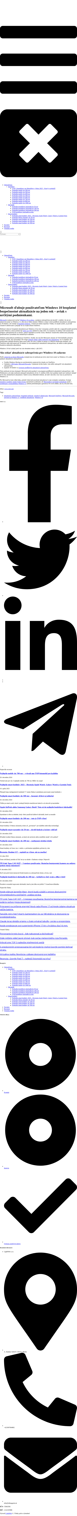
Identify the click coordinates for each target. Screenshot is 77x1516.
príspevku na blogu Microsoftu (14, 357)
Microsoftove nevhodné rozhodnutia (55, 382)
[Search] (20, 234)
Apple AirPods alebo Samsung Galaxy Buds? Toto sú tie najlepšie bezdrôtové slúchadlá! (36, 807)
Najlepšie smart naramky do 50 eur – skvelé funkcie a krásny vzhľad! (28, 830)
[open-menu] (1, 252)
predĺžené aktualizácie (27, 397)
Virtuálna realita (9, 299)
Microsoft (3, 320)
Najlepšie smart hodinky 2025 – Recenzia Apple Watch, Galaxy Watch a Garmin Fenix (39, 286)
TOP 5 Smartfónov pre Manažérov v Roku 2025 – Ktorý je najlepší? (33, 259)
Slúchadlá (11, 275)
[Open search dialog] (1, 232)
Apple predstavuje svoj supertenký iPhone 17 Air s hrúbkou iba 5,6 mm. (34, 925)
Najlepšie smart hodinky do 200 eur (23, 292)
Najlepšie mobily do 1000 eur (21, 273)
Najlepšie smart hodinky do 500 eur (23, 293)
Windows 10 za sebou (27, 320)
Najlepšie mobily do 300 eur (21, 263)
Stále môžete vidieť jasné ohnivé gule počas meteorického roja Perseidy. (34, 938)
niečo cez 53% (27, 331)
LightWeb (9, 1513)
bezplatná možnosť (24, 324)
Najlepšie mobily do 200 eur (21, 261)
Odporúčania (8, 255)
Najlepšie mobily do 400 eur (21, 264)
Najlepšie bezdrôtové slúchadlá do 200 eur (25, 281)
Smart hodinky (12, 284)
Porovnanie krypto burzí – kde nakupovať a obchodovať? (26, 933)
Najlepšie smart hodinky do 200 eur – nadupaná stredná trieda (26, 841)
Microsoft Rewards (68, 396)
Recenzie (7, 297)
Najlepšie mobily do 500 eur (21, 266)
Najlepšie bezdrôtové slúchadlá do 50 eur (25, 277)
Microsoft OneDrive (55, 396)
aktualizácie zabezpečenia (12, 396)
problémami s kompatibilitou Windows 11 (13, 383)
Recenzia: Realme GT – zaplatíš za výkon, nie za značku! (23, 852)
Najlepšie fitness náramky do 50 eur (23, 288)
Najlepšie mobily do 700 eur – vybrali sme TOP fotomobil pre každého (29, 773)
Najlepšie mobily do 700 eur (21, 270)
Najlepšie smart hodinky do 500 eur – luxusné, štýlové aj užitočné (27, 796)
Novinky (7, 295)
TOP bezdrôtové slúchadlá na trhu (23, 282)
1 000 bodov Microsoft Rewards (20, 364)
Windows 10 (39, 397)
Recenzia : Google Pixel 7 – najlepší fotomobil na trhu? (25, 958)
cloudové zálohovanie (41, 396)
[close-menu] (1, 303)
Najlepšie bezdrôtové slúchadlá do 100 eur (25, 279)
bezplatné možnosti (27, 396)
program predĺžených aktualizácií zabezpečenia (34, 368)
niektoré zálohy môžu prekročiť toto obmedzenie (43, 339)
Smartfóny (11, 257)
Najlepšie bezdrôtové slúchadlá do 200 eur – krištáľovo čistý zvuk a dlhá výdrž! (32, 877)
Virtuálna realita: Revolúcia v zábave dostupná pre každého (28, 954)
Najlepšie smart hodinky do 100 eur (23, 290)
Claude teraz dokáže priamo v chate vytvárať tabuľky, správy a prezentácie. (35, 921)
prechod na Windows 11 (11, 397)
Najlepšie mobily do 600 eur (21, 268)
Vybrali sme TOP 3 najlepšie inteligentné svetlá (22, 942)
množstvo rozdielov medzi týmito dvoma (13, 382)
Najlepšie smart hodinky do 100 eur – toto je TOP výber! (23, 818)
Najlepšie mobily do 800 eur (21, 272)
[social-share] (40, 522)
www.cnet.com (9, 389)
